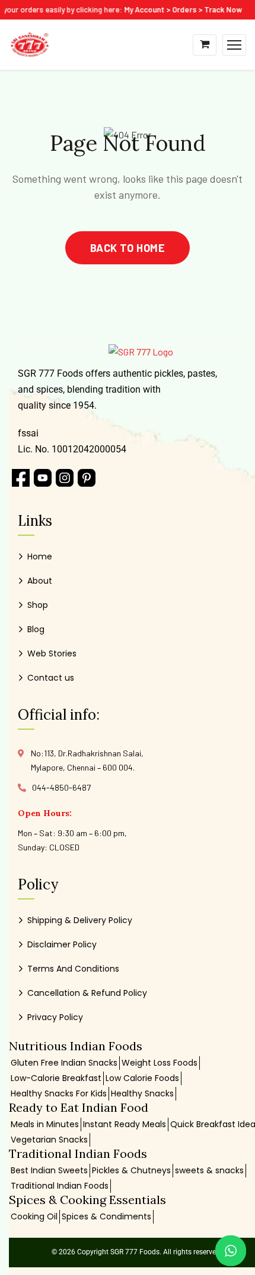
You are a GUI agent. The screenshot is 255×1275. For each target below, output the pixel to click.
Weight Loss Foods (159, 1063)
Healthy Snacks (142, 1093)
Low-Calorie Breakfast (56, 1078)
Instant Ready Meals (124, 1124)
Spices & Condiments (106, 1216)
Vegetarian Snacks (49, 1139)
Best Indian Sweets (49, 1170)
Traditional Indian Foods (60, 1186)
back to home (127, 247)
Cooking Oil (34, 1216)
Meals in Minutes (45, 1124)
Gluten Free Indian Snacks (64, 1063)
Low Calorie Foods (142, 1078)
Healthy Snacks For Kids (59, 1093)
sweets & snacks (209, 1170)
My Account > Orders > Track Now (180, 9)
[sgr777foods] (29, 43)
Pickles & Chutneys (131, 1170)
